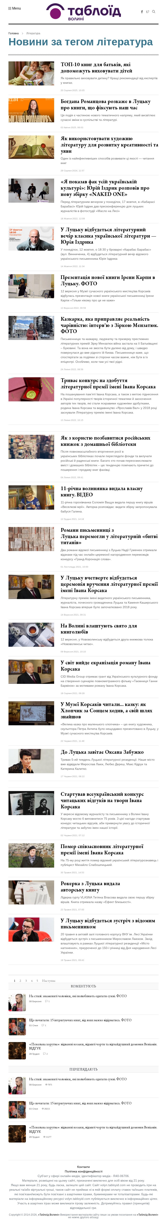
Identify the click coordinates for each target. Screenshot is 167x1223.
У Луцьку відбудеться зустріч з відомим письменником (108, 923)
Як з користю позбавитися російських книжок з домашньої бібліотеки (105, 440)
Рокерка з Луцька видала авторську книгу (90, 886)
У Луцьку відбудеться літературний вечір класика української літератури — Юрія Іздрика (108, 235)
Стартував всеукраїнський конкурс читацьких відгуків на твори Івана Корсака (102, 800)
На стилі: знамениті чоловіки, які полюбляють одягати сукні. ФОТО (78, 996)
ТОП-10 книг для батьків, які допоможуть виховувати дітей (96, 67)
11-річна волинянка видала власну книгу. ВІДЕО (102, 491)
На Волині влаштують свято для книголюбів (99, 628)
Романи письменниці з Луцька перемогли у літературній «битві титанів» (109, 536)
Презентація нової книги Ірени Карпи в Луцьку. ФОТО (108, 280)
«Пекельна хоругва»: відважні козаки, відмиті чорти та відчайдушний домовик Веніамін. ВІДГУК (93, 1046)
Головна (13, 33)
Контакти (83, 1167)
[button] (14, 8)
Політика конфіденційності (83, 1171)
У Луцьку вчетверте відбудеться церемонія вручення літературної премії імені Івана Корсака (109, 584)
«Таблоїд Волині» (49, 1214)
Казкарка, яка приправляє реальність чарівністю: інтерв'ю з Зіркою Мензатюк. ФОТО (109, 325)
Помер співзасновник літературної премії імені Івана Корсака (102, 849)
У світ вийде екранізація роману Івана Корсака (105, 665)
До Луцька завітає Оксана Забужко (103, 752)
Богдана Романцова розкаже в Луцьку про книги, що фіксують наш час (105, 104)
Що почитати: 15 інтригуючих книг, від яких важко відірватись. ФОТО (80, 1020)
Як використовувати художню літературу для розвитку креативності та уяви (109, 144)
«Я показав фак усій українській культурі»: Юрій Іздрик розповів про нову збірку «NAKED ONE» (105, 187)
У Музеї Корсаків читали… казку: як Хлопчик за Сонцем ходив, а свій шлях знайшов (106, 710)
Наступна (48, 981)
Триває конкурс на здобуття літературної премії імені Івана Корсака (108, 383)
